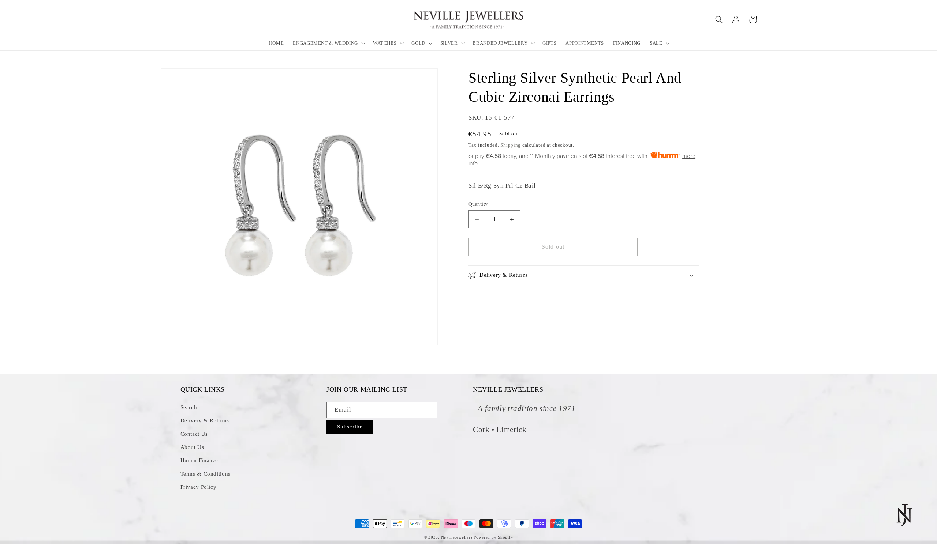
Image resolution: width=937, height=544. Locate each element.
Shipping (510, 145)
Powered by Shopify (493, 537)
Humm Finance (199, 460)
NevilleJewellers (457, 537)
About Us (192, 447)
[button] (328, 42)
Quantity (478, 204)
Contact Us (194, 434)
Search (188, 407)
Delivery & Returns (204, 420)
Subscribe (350, 427)
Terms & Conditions (205, 474)
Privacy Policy (198, 487)
